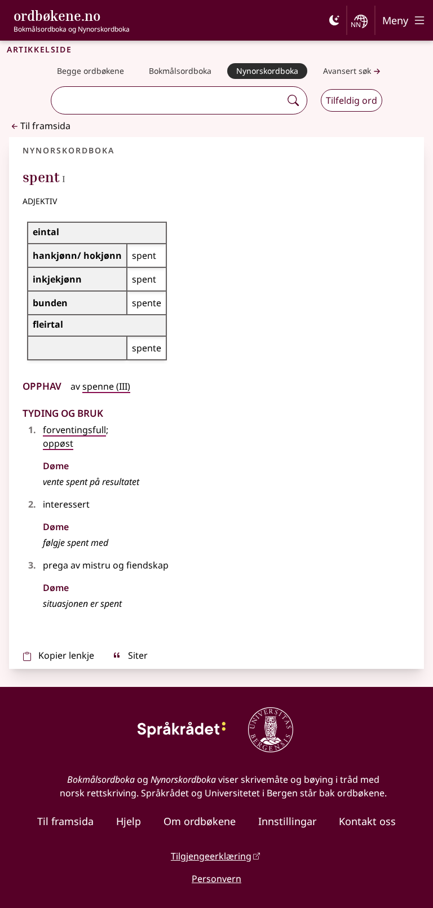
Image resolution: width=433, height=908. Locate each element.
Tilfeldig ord (351, 100)
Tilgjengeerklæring (211, 856)
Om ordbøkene (200, 821)
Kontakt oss (367, 821)
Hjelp (128, 821)
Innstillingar (287, 821)
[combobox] (167, 100)
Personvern (216, 878)
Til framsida (45, 126)
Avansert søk (347, 70)
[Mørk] (334, 20)
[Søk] (293, 100)
